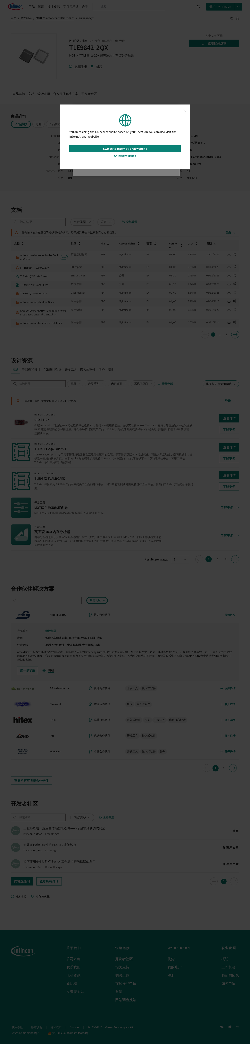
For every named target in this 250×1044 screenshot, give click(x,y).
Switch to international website (125, 149)
